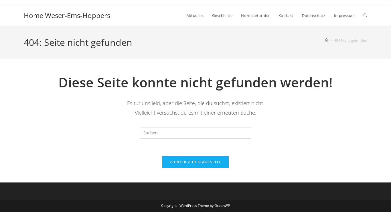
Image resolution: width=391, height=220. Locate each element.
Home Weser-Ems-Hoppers (67, 15)
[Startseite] (327, 40)
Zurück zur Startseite (195, 161)
